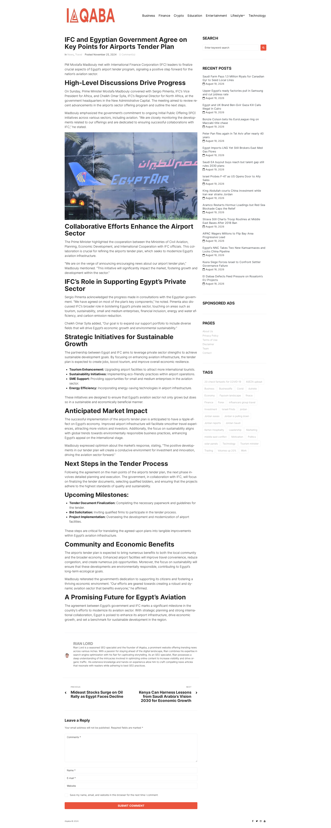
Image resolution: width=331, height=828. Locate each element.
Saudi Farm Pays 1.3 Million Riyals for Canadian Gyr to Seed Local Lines (233, 78)
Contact (207, 352)
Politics (252, 436)
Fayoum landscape (230, 395)
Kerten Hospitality (214, 429)
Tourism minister (249, 443)
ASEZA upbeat (254, 381)
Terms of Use (210, 339)
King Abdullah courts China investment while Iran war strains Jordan (232, 192)
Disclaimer (208, 344)
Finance (164, 15)
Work (244, 450)
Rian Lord (83, 643)
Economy (209, 395)
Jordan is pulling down (236, 416)
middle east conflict (215, 436)
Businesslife (225, 388)
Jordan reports (212, 422)
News (70, 54)
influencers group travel (242, 402)
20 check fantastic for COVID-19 (222, 381)
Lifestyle (237, 15)
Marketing (251, 429)
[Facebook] (252, 821)
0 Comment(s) (127, 54)
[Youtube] (264, 821)
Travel (78, 54)
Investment (210, 409)
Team (206, 348)
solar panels (211, 443)
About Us (208, 331)
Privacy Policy (210, 335)
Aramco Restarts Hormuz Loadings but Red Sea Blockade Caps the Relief (234, 206)
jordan (243, 409)
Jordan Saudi (233, 422)
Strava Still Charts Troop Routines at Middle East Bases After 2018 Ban (231, 221)
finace (249, 395)
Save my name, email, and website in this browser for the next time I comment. (114, 794)
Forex (221, 402)
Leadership (235, 429)
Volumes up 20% (227, 450)
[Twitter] (256, 821)
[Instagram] (260, 821)
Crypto (179, 15)
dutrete (252, 388)
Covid (240, 388)
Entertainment (216, 15)
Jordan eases (211, 416)
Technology (257, 15)
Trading (208, 450)
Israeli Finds (228, 409)
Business (148, 15)
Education (195, 15)
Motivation (237, 436)
